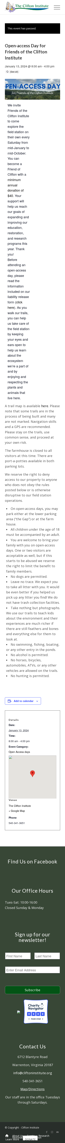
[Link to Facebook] (46, 1132)
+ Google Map (17, 811)
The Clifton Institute (20, 806)
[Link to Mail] (57, 1132)
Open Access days (19, 752)
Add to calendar (23, 701)
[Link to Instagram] (52, 1132)
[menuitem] (6, 1135)
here (44, 406)
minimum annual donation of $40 (16, 187)
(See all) (14, 71)
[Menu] (55, 7)
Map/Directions (32, 1089)
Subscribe (32, 990)
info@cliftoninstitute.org (32, 1073)
